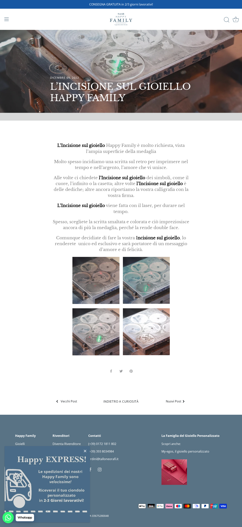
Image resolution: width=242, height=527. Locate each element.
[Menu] (6, 19)
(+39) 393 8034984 (101, 451)
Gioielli (20, 444)
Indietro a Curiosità (121, 401)
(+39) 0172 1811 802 (102, 444)
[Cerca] (226, 20)
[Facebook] (90, 469)
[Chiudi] (85, 451)
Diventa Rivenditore (67, 444)
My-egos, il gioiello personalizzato (185, 451)
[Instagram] (100, 469)
